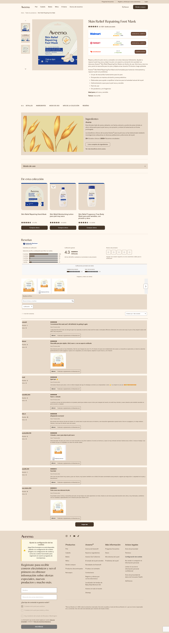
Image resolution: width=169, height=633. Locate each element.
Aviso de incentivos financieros (42, 621)
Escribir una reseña (110, 26)
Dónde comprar (140, 7)
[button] (34, 228)
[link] (108, 2)
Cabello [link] (42, 7)
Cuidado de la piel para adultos (34, 606)
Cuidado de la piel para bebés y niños (36, 610)
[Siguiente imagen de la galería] (25, 69)
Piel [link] (36, 7)
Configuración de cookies (133, 557)
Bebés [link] (50, 7)
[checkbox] (22, 606)
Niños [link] (57, 7)
